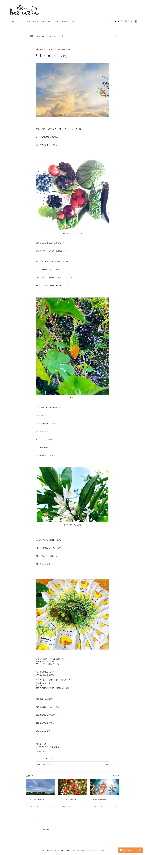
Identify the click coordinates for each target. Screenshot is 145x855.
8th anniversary (100, 799)
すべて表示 (115, 775)
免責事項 (103, 850)
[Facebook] (115, 21)
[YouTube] (118, 21)
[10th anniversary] (72, 787)
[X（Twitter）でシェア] (42, 758)
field (61, 36)
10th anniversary (68, 799)
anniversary (41, 36)
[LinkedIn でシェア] (47, 758)
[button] (26, 21)
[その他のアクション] (108, 49)
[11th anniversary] (40, 787)
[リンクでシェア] (51, 758)
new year (52, 36)
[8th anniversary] (104, 787)
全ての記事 (29, 36)
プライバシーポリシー (92, 850)
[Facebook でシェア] (37, 758)
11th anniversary (36, 799)
